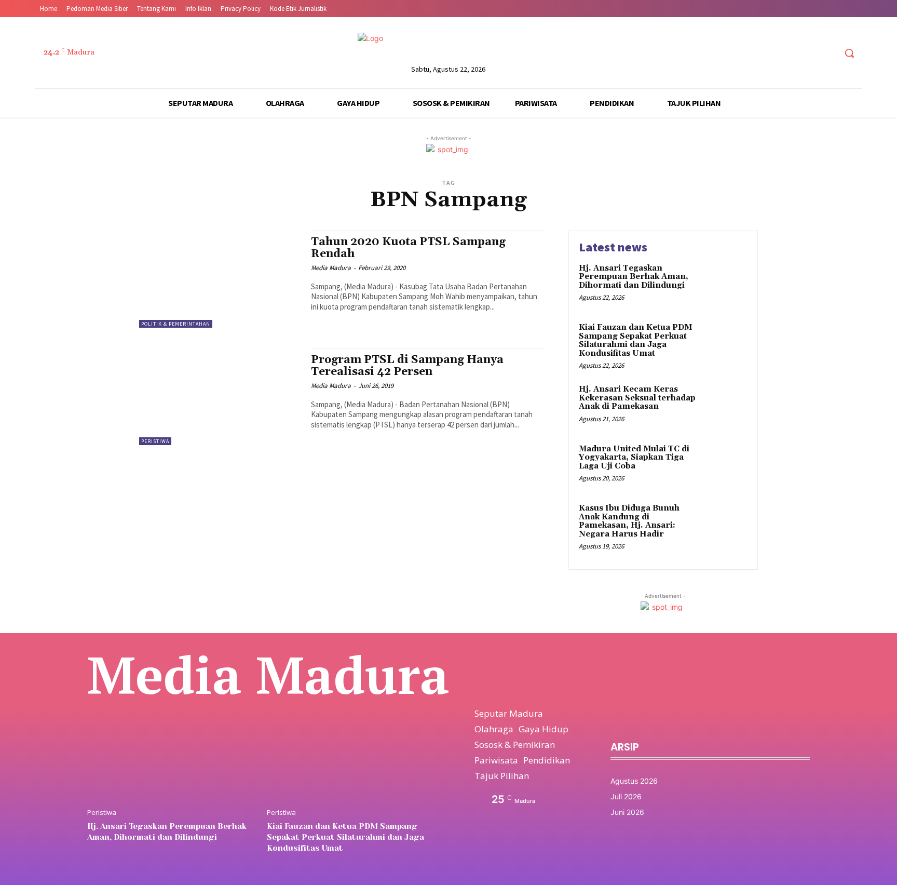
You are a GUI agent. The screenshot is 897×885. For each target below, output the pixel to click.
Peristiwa (155, 441)
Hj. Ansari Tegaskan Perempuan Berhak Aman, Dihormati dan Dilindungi (633, 276)
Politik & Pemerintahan (175, 323)
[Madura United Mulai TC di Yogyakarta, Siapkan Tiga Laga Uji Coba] (725, 465)
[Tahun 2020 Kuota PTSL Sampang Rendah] (220, 279)
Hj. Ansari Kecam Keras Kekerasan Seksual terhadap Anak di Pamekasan (637, 397)
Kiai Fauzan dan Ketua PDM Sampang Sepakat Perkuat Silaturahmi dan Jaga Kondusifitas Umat (635, 340)
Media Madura (331, 267)
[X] (808, 53)
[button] (849, 53)
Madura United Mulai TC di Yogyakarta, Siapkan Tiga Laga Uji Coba (634, 457)
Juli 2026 (626, 796)
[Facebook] (769, 53)
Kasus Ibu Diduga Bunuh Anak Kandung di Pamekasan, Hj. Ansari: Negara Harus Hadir (629, 521)
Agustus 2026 (634, 780)
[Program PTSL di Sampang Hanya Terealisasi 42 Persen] (220, 397)
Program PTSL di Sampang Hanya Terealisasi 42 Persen (407, 366)
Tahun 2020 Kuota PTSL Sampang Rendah (408, 248)
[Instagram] (788, 53)
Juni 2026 (627, 812)
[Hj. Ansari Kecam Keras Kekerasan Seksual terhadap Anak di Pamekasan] (725, 405)
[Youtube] (827, 53)
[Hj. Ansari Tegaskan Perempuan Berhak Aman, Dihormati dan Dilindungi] (725, 284)
